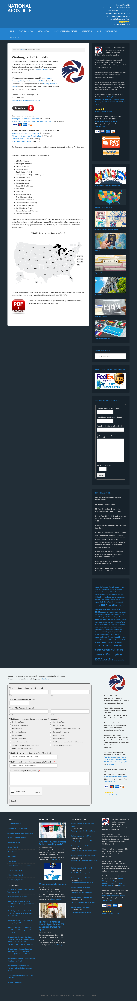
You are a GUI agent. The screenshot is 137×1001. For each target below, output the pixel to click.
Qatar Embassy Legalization (102, 627)
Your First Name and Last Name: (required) (26, 688)
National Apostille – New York (81, 868)
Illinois (103, 102)
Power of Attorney (19, 732)
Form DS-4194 (112, 612)
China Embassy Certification (116, 594)
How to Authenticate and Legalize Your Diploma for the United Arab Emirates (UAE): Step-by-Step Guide (109, 554)
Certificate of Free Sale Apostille (103, 592)
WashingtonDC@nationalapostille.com (26, 100)
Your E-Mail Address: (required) (110, 426)
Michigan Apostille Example (105, 504)
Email (11, 715)
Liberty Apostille (13, 847)
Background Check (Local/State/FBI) (66, 729)
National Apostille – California (81, 836)
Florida (97, 102)
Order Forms (12, 852)
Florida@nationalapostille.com (82, 883)
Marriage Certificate (20, 725)
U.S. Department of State (37, 81)
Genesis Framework (74, 995)
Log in (94, 995)
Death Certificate (58, 722)
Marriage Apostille (102, 619)
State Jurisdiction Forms (20, 139)
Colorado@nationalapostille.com (83, 902)
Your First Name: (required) (108, 408)
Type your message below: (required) (107, 436)
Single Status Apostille (111, 637)
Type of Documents (102, 273)
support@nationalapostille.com (118, 16)
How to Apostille (13, 842)
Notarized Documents (60, 732)
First (10, 695)
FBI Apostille (109, 605)
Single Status (17, 729)
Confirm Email (55, 715)
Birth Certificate (18, 722)
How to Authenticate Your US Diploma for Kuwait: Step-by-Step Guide (19, 968)
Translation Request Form (21, 141)
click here (45, 679)
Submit (101, 475)
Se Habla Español (101, 126)
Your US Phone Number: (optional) (22, 699)
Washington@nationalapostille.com (83, 831)
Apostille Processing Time (120, 19)
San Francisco (106, 99)
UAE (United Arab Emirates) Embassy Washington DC (52, 843)
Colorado (115, 99)
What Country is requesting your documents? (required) (32, 762)
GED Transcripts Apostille (112, 614)
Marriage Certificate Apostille (118, 619)
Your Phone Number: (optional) (109, 417)
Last (52, 695)
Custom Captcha (104, 465)
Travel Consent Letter (20, 742)
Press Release (12, 861)
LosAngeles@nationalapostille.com (83, 841)
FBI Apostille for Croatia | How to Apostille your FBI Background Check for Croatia (20, 930)
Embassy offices (41, 70)
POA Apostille (117, 622)
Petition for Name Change (62, 745)
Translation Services (102, 338)
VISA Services (100, 251)
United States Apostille (103, 207)
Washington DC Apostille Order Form (25, 119)
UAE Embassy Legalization (115, 640)
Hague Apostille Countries (16, 838)
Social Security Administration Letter (25, 745)
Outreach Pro (60, 995)
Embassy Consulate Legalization (106, 229)
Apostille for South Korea (104, 587)
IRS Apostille (104, 617)
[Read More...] (55, 859)
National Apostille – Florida (80, 878)
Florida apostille (101, 612)
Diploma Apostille (108, 602)
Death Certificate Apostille (108, 599)
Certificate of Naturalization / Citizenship (67, 742)
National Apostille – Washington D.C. (84, 856)
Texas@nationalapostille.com (81, 912)
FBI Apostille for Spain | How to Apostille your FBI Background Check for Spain (20, 903)
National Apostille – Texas (80, 907)
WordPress (86, 995)
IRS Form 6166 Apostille (114, 617)
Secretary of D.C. (18, 81)
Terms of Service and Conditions (19, 866)
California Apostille (107, 589)
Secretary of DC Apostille (111, 632)
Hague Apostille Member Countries (107, 185)
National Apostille (19, 8)
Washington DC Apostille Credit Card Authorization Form (33, 121)
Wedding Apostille (119, 660)
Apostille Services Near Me (17, 828)
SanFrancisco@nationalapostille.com (84, 851)
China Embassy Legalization (106, 597)
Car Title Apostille (117, 589)
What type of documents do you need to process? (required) (34, 719)
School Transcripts (19, 738)
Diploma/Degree (58, 738)
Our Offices (99, 295)
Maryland (48, 78)
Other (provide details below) (23, 748)
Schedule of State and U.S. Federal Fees (26, 133)
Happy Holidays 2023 (14, 982)
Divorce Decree (58, 725)
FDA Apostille (116, 609)
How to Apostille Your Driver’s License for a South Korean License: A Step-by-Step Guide (110, 518)
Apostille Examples (14, 824)
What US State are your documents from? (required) (30, 753)
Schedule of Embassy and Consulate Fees (27, 136)
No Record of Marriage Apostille (104, 622)
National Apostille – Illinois (80, 887)
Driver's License (58, 735)
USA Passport (17, 735)
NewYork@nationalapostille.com (82, 873)
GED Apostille (120, 612)
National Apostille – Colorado (81, 897)
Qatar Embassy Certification (118, 624)
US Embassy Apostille (15, 880)
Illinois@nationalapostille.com (81, 892)
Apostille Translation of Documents (20, 833)
